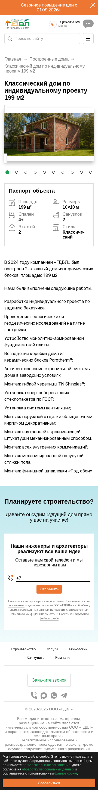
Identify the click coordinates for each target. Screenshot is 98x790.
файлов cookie (65, 773)
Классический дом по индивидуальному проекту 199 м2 (44, 68)
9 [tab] (81, 173)
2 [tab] (17, 173)
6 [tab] (54, 173)
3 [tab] (26, 173)
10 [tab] (92, 173)
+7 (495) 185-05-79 (68, 22)
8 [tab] (72, 173)
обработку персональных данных (48, 769)
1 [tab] (7, 173)
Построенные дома (49, 59)
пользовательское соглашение (47, 765)
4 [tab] (35, 173)
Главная (12, 59)
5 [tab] (44, 173)
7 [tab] (63, 173)
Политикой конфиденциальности (33, 614)
